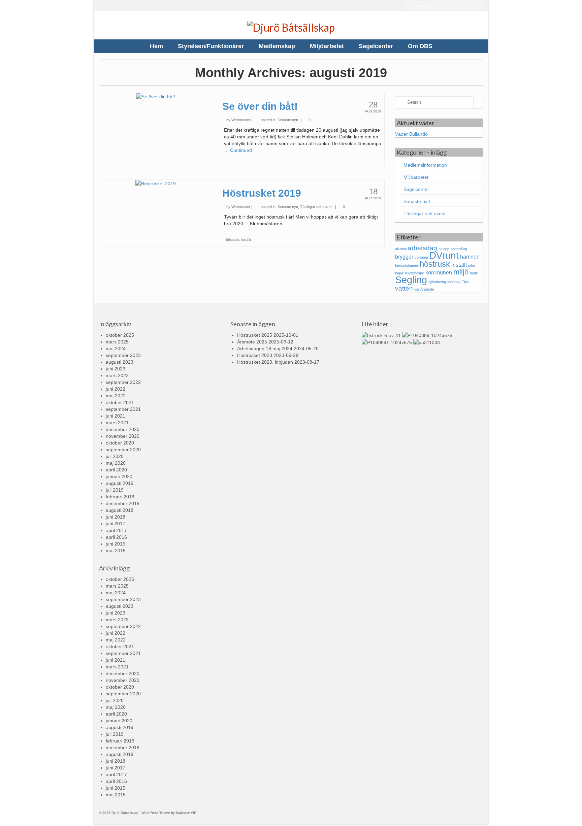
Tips (465, 282)
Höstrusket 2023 (254, 355)
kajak (399, 273)
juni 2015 (115, 544)
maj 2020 (116, 463)
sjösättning (437, 282)
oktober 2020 (120, 442)
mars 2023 (117, 375)
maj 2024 (116, 348)
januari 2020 (119, 476)
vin (416, 289)
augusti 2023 (119, 362)
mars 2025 (117, 341)
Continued (241, 150)
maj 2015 (116, 550)
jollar (472, 265)
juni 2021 (115, 416)
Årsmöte (427, 289)
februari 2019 (120, 496)
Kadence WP (186, 813)
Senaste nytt (288, 120)
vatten (404, 288)
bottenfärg (459, 249)
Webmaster (240, 120)
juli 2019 (115, 490)
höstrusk (232, 239)
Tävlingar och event (316, 207)
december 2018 (122, 503)
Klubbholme (414, 273)
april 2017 (116, 530)
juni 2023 (115, 368)
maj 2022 (116, 395)
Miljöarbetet (415, 177)
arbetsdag (422, 248)
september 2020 (123, 449)
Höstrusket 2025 (254, 335)
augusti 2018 (119, 510)
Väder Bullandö (411, 134)
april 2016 (116, 537)
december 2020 (122, 429)
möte (474, 273)
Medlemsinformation (425, 165)
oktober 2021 (120, 402)
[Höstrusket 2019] (155, 183)
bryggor (404, 257)
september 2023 (123, 355)
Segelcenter (416, 189)
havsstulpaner (406, 265)
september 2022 (123, 382)
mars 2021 (117, 422)
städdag (453, 282)
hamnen (470, 257)
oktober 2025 (120, 335)
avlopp (444, 249)
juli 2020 (115, 456)
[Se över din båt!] (155, 96)
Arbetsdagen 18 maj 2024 (264, 348)
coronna (421, 257)
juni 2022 (115, 389)
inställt (246, 239)
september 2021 (123, 409)
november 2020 (122, 436)
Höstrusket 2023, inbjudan (265, 362)
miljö (460, 272)
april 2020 (116, 469)
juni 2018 (115, 517)
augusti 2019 (119, 483)
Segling (411, 279)
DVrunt (444, 255)
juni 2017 (115, 523)
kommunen (438, 272)
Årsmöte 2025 (252, 341)
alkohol (401, 249)
